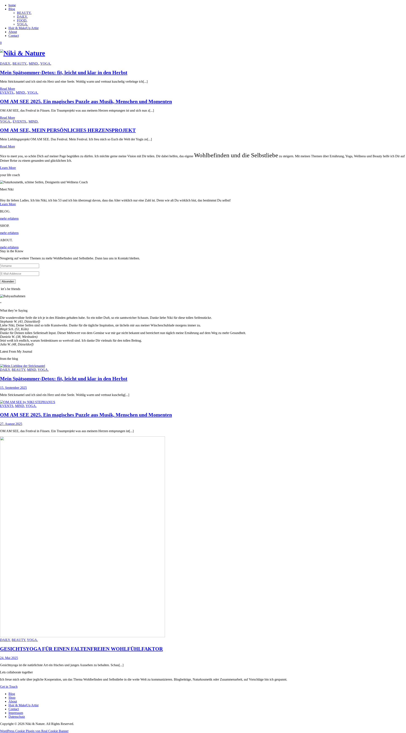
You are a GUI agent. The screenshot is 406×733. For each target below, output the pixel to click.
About (12, 32)
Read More (7, 88)
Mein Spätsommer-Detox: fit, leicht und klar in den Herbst (63, 72)
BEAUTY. (24, 13)
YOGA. (22, 24)
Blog (11, 9)
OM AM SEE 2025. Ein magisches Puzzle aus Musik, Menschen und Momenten (86, 101)
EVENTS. (7, 92)
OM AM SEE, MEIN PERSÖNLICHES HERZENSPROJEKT (68, 130)
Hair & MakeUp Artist (23, 28)
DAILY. (22, 16)
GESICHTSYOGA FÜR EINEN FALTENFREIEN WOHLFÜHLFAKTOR (81, 649)
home (12, 5)
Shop (11, 697)
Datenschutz (16, 716)
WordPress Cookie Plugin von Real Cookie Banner (34, 731)
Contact (13, 35)
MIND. (34, 63)
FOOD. (22, 20)
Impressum (15, 713)
